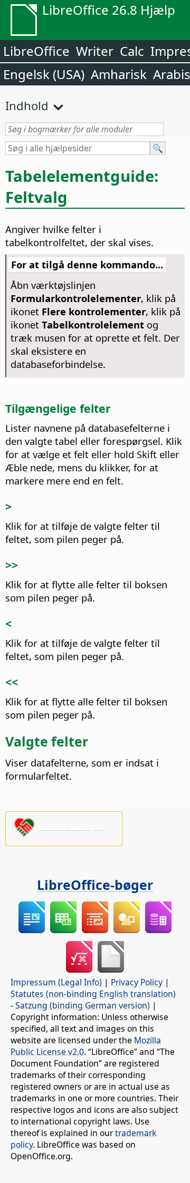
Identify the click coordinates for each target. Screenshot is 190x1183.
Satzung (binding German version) (82, 1005)
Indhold (27, 105)
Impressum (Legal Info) (56, 982)
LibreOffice (36, 51)
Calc (132, 51)
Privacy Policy (137, 982)
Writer (94, 51)
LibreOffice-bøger (95, 885)
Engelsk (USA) (43, 74)
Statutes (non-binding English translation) (93, 994)
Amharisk (119, 74)
